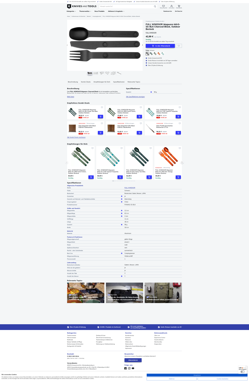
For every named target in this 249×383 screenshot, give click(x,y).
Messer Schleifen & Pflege (74, 342)
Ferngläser (99, 342)
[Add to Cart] (100, 116)
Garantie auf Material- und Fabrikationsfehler (81, 199)
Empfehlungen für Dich (102, 82)
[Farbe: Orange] (158, 53)
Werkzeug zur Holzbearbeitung (105, 344)
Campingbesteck (96, 16)
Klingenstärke (71, 216)
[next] (179, 162)
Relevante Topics (134, 82)
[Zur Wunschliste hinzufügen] (179, 46)
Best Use (70, 253)
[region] (105, 48)
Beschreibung (73, 82)
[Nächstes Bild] (142, 45)
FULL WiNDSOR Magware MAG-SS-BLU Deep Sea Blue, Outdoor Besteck (88, 111)
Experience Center (159, 337)
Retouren (128, 339)
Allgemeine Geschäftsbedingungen (135, 346)
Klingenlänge (71, 213)
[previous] (70, 162)
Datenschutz (129, 344)
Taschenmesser (71, 335)
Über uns (157, 335)
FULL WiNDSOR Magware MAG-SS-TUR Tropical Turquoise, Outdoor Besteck (167, 111)
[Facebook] (125, 368)
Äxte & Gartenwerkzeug (103, 337)
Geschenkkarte (158, 339)
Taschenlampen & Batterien (104, 339)
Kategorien (70, 11)
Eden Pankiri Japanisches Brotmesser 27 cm (164, 126)
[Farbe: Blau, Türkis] (162, 53)
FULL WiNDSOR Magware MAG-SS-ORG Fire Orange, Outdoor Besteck (164, 171)
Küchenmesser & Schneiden (78, 16)
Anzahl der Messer (73, 276)
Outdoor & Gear (100, 335)
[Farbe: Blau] (151, 53)
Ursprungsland (71, 202)
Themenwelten (84, 11)
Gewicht (128, 92)
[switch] (243, 372)
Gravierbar (70, 196)
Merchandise (158, 342)
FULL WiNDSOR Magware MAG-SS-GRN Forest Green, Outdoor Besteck (126, 111)
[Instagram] (129, 368)
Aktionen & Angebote (115, 11)
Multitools (70, 339)
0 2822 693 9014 (73, 356)
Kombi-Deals (86, 82)
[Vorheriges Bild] (67, 45)
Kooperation (158, 344)
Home (68, 16)
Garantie (128, 337)
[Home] (81, 6)
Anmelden (171, 8)
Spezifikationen (118, 82)
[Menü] (246, 366)
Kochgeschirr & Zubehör (74, 346)
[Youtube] (133, 368)
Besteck (89, 16)
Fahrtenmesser (71, 337)
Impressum (128, 348)
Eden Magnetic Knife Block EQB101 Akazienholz (126, 126)
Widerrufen (128, 342)
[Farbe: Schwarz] (147, 53)
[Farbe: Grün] (155, 53)
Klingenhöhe (71, 210)
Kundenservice (129, 335)
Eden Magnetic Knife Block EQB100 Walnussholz (87, 126)
